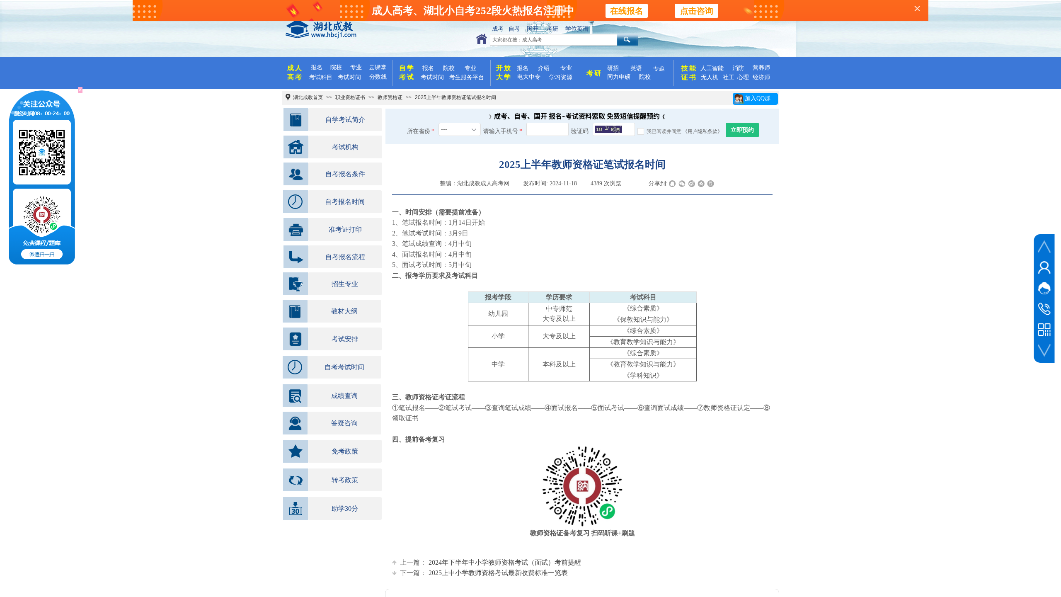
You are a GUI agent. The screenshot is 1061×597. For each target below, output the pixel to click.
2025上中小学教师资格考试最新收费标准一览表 (484, 572)
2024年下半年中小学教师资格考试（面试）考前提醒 (490, 562)
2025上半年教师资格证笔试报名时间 (455, 97)
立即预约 (742, 130)
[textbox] (553, 40)
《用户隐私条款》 (702, 131)
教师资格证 (390, 97)
